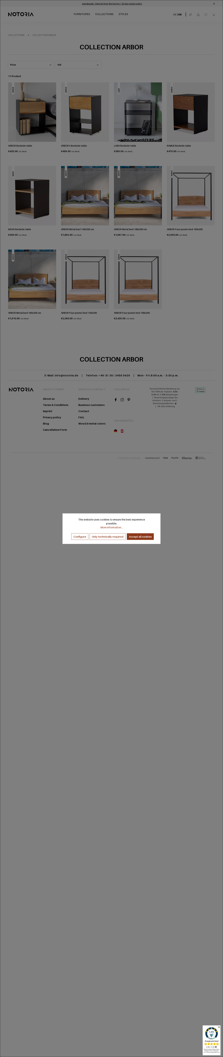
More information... (111, 527)
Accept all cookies (140, 536)
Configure (79, 536)
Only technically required (107, 536)
